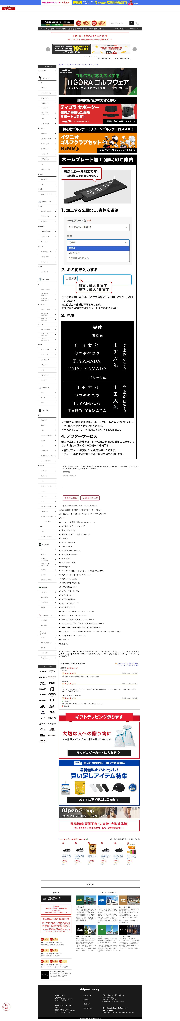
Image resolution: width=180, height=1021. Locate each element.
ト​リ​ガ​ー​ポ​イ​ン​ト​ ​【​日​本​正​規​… (131, 857)
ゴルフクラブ (79, 65)
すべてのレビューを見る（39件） (128, 663)
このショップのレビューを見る (128, 665)
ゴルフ (72, 65)
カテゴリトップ (63, 65)
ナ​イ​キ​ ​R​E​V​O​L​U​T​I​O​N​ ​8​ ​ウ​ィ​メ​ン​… (105, 857)
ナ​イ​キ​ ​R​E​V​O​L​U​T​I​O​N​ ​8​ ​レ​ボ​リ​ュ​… (66, 857)
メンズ (96, 65)
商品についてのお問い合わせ (73, 505)
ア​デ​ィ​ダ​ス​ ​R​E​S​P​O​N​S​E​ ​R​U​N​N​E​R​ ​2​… (79, 857)
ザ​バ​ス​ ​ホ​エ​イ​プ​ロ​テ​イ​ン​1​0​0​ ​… (93, 857)
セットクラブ (88, 65)
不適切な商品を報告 (92, 505)
